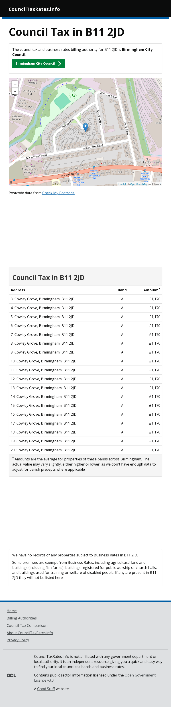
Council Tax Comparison (27, 625)
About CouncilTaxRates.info (30, 632)
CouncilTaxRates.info (34, 9)
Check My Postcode (58, 192)
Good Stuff (46, 688)
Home (12, 610)
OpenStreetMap (138, 184)
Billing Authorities (22, 618)
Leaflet (122, 184)
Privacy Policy (18, 640)
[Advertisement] (85, 230)
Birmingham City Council (35, 63)
